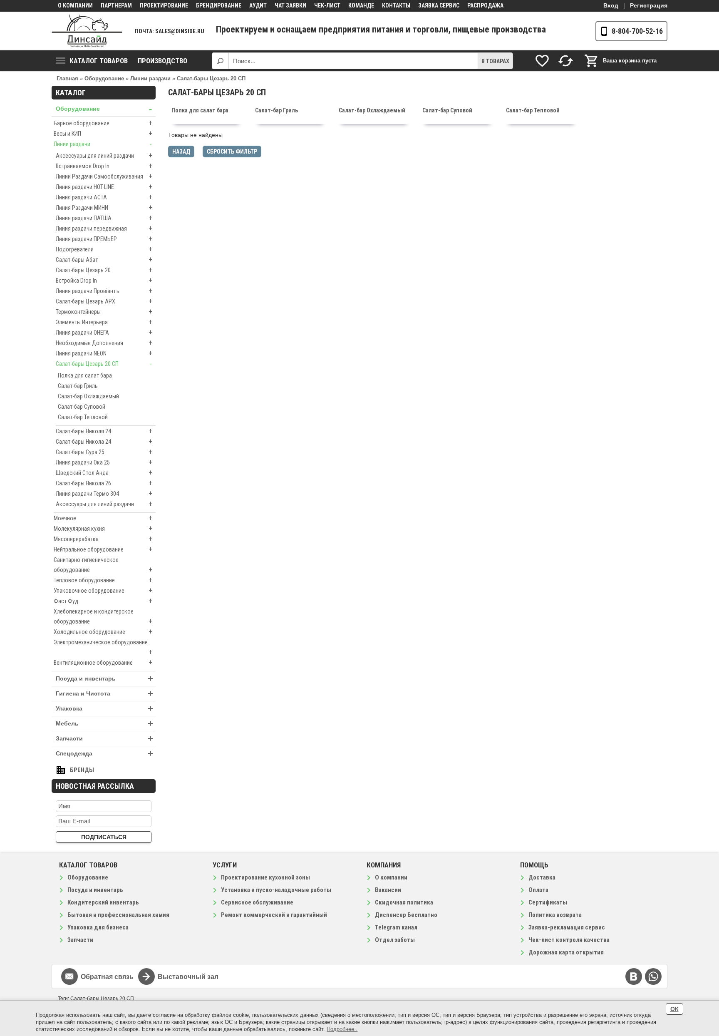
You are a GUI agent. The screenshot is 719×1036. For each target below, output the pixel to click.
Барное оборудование (103, 123)
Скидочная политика (404, 902)
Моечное (103, 518)
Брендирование (218, 5)
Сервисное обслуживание (257, 902)
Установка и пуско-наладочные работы (276, 890)
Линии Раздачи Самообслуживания (104, 176)
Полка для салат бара (85, 375)
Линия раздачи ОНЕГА (104, 332)
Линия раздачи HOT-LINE (104, 186)
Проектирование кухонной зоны (265, 877)
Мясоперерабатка (103, 538)
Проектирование (164, 5)
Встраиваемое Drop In (104, 165)
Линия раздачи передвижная (104, 228)
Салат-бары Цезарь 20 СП (104, 363)
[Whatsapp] (653, 976)
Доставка (541, 877)
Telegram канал (396, 927)
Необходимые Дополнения (104, 342)
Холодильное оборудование (103, 631)
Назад (181, 151)
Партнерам (116, 5)
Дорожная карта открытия (566, 952)
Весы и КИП (103, 133)
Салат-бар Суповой (81, 406)
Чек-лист (327, 5)
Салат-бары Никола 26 (104, 483)
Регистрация (648, 5)
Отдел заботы (395, 940)
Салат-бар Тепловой (83, 417)
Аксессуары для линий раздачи (104, 155)
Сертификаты (547, 902)
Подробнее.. (342, 1029)
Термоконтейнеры (104, 311)
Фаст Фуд (103, 600)
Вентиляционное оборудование (103, 662)
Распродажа (485, 5)
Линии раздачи (103, 143)
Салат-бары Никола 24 (104, 441)
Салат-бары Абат (104, 259)
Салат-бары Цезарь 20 (104, 270)
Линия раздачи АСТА (104, 197)
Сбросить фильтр (232, 151)
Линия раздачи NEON (104, 353)
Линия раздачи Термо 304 (104, 493)
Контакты (396, 5)
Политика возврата (555, 915)
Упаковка (104, 708)
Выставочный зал (188, 976)
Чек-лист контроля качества (569, 940)
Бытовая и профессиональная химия (118, 915)
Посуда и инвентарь (104, 678)
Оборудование (104, 109)
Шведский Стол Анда (104, 472)
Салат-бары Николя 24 (104, 431)
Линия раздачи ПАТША (104, 218)
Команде (361, 5)
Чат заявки (290, 5)
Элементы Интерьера (104, 322)
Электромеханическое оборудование (103, 647)
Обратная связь (107, 976)
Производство (162, 61)
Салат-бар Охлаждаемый (88, 396)
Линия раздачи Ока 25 (104, 462)
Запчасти (104, 738)
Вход (610, 5)
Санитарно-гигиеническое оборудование (103, 565)
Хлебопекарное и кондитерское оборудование (103, 617)
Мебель (104, 723)
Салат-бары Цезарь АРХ (104, 301)
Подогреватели (104, 249)
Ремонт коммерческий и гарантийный (274, 915)
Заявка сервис (438, 5)
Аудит (258, 5)
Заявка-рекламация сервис (566, 927)
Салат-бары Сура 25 (104, 451)
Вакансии (388, 890)
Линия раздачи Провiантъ (104, 290)
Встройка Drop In (104, 280)
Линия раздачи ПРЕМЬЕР (104, 238)
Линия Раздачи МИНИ (104, 207)
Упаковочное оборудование (103, 590)
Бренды (82, 770)
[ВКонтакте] (633, 976)
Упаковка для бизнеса (98, 927)
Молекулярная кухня (103, 528)
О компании (75, 5)
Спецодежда (104, 753)
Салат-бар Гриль (78, 386)
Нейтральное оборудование (103, 549)
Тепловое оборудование (103, 580)
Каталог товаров (98, 61)
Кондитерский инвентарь (103, 902)
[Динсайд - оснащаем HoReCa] (87, 31)
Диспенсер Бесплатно (406, 915)
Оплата (538, 890)
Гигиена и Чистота (104, 693)
